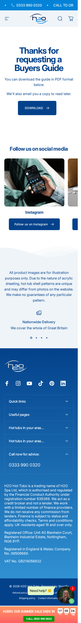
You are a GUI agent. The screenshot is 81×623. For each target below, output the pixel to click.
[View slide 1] (31, 338)
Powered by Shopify (54, 586)
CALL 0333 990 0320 (39, 618)
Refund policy (20, 592)
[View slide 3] (41, 338)
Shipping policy (27, 598)
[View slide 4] (46, 338)
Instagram (34, 212)
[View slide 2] (36, 338)
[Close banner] (73, 615)
